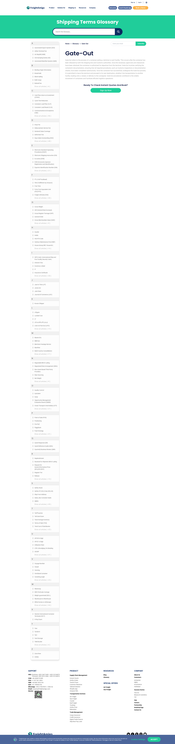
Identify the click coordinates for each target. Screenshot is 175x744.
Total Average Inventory (42, 519)
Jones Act (38, 288)
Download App (138, 707)
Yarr (36, 635)
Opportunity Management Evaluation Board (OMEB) (43, 401)
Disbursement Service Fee (43, 128)
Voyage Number (40, 563)
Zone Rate (38, 653)
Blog (105, 675)
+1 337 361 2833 (37, 680)
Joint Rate (38, 291)
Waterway (38, 589)
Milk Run (37, 341)
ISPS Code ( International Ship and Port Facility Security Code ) (45, 258)
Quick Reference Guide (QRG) (44, 446)
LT (35, 319)
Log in (139, 2)
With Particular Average (42, 592)
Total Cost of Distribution (42, 526)
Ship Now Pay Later (76, 721)
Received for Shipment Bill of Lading (46, 461)
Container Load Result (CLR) (43, 107)
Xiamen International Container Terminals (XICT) (44, 615)
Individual (137, 686)
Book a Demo (140, 8)
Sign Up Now (106, 90)
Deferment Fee (39, 134)
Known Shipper (39, 303)
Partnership (138, 705)
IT (35, 269)
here (106, 740)
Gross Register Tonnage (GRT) (44, 213)
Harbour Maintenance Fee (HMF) (45, 242)
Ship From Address (40, 494)
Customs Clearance (76, 684)
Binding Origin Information (43, 70)
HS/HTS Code (39, 238)
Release (37, 476)
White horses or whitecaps (43, 602)
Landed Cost (39, 315)
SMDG (36, 501)
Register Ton (38, 472)
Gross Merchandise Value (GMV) (45, 220)
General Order (39, 217)
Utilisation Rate (39, 545)
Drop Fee (37, 124)
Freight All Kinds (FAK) (42, 195)
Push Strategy (39, 431)
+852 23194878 (55, 676)
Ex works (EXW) (39, 159)
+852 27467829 (41, 687)
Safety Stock (38, 488)
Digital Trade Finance (76, 719)
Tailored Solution (75, 686)
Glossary (75, 44)
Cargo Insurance (75, 715)
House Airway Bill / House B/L (44, 245)
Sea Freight (73, 699)
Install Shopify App (125, 8)
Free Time (38, 186)
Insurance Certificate (41, 272)
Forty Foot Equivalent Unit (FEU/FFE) (43, 190)
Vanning (37, 570)
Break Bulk (38, 73)
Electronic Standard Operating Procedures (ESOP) (44, 151)
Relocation (112, 8)
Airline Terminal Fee (41, 51)
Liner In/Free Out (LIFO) (42, 325)
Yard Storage (39, 638)
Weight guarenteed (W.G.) (43, 595)
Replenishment (39, 458)
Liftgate (37, 312)
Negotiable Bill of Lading (42, 363)
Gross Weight (39, 207)
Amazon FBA (74, 691)
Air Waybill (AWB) (40, 54)
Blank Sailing (39, 76)
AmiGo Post (73, 707)
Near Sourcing (39, 375)
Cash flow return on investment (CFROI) (44, 96)
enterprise (137, 680)
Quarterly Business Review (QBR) (45, 449)
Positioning (38, 421)
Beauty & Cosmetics (140, 695)
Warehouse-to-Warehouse (43, 599)
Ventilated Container (41, 573)
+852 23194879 (55, 674)
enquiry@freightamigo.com (41, 689)
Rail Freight (73, 703)
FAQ (135, 700)
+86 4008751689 (37, 678)
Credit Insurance (75, 717)
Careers (136, 702)
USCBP (37, 551)
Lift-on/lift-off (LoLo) (41, 322)
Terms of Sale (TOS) (41, 523)
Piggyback (38, 427)
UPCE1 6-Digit (39, 541)
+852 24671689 (43, 674)
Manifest (37, 347)
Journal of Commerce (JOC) (43, 294)
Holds (36, 235)
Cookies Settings (138, 739)
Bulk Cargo (38, 80)
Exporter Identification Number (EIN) (46, 167)
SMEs (136, 682)
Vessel (37, 567)
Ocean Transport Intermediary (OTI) (46, 405)
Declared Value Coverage (42, 131)
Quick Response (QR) (41, 443)
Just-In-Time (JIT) (40, 284)
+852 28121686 (43, 676)
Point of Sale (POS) (40, 417)
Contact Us (137, 710)
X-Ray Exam (38, 619)
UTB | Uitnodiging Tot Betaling (44, 548)
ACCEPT (154, 739)
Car (135, 697)
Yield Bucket (38, 641)
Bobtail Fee (38, 83)
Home (67, 44)
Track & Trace (74, 682)
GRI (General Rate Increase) (43, 210)
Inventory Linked (40, 266)
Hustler (37, 232)
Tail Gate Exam (39, 516)
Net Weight (38, 378)
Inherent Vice (39, 262)
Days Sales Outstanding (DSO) (44, 138)
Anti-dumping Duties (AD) (42, 58)
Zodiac (37, 657)
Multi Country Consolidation (43, 351)
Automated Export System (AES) (45, 48)
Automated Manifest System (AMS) (46, 61)
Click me (50, 687)
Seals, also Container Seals (43, 498)
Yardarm (37, 631)
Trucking (72, 705)
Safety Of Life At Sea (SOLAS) (44, 491)
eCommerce (138, 684)
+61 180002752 (37, 684)
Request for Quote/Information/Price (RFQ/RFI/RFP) (42, 467)
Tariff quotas (39, 513)
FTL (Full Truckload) (41, 179)
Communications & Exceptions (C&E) (44, 112)
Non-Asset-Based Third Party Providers (44, 370)
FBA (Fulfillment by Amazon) (43, 183)
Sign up (133, 2)
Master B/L (38, 337)
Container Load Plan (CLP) (43, 104)
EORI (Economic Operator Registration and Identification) (44, 163)
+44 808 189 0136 (37, 682)
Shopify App (73, 689)
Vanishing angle (40, 577)
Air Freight (73, 696)
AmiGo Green (74, 680)
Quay (36, 397)
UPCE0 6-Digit (39, 538)
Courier (72, 701)
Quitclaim (38, 393)
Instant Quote (74, 678)
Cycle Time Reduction (41, 100)
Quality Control (39, 390)
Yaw (36, 628)
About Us (137, 675)
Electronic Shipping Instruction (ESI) (46, 155)
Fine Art (136, 693)
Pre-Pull (37, 424)
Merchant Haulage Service (43, 344)
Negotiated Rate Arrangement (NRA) (46, 366)
